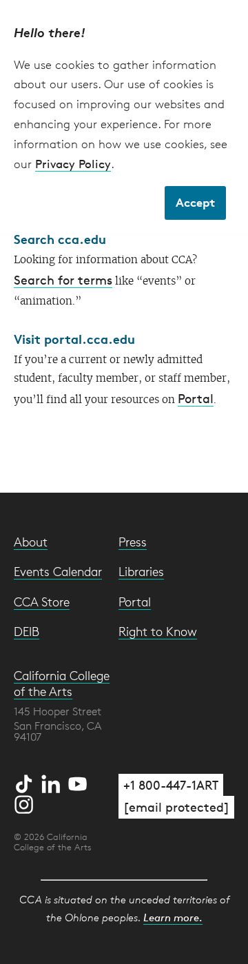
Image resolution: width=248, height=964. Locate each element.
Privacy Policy (73, 163)
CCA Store (42, 601)
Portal (196, 398)
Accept (195, 202)
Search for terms (63, 279)
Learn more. (173, 917)
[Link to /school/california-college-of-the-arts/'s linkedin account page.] (53, 781)
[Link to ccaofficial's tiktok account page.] (26, 781)
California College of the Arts (62, 683)
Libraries (141, 571)
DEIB (26, 631)
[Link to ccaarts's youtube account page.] (78, 781)
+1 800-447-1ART (170, 784)
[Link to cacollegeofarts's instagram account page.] (24, 802)
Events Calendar (58, 571)
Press (132, 541)
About (31, 541)
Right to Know (157, 631)
